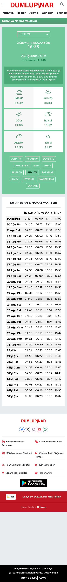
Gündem (47, 12)
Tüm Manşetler (47, 465)
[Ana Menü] (3, 4)
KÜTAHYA (32, 172)
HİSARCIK (17, 172)
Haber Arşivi (45, 473)
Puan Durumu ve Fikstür (18, 465)
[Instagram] (33, 429)
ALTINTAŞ (16, 159)
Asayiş (33, 12)
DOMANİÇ (48, 159)
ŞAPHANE (33, 186)
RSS (12, 497)
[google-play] (33, 483)
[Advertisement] (33, 547)
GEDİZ (47, 165)
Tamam (42, 578)
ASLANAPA (32, 159)
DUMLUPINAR (22, 165)
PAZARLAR (47, 172)
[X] (27, 429)
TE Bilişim (41, 507)
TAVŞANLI (28, 179)
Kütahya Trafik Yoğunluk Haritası (49, 455)
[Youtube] (39, 429)
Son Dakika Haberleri (16, 473)
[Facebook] (22, 429)
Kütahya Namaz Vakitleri (19, 453)
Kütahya (8, 12)
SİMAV (15, 179)
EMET (36, 165)
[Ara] (62, 4)
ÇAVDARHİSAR (46, 179)
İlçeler (21, 12)
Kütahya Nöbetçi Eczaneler (13, 443)
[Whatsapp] (45, 429)
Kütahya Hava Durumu (50, 441)
